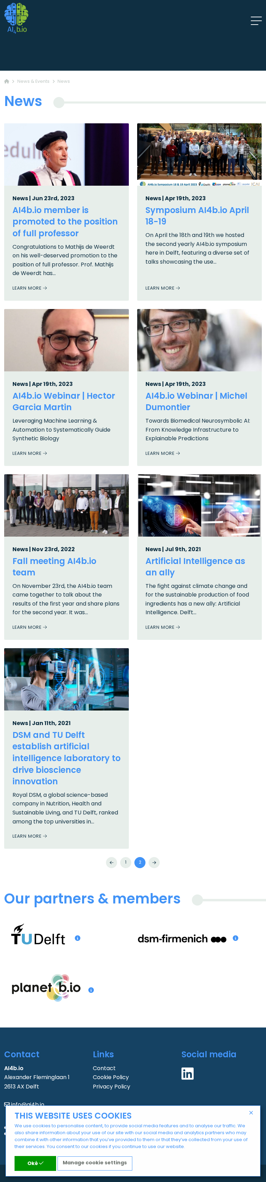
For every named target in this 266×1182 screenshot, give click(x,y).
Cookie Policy (111, 1077)
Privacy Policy (111, 1087)
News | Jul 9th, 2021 (173, 550)
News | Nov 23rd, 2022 (43, 550)
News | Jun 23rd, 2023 (43, 199)
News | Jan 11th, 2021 (41, 723)
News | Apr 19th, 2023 (175, 199)
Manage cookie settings (95, 1163)
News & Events (33, 81)
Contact (104, 1068)
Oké (33, 1163)
